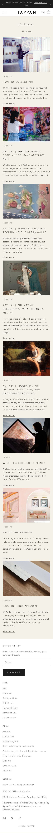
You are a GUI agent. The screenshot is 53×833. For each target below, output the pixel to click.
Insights (8, 76)
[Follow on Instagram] (4, 818)
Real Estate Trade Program (17, 756)
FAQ (5, 688)
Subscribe (13, 672)
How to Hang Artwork (20, 606)
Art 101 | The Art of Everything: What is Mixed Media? (23, 309)
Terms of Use (9, 713)
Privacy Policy (10, 708)
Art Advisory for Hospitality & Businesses (24, 751)
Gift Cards (8, 703)
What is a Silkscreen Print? (24, 463)
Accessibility (9, 717)
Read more (9, 104)
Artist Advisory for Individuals (18, 746)
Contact (7, 693)
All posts (26, 31)
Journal (7, 731)
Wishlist (7, 770)
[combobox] (43, 12)
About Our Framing (18, 532)
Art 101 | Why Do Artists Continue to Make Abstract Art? (24, 155)
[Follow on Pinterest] (12, 818)
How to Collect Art (18, 82)
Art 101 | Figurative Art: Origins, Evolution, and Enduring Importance (21, 390)
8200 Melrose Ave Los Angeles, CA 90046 (25, 797)
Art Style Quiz (10, 698)
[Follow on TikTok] (19, 818)
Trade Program (11, 741)
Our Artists (8, 736)
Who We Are (9, 766)
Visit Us (7, 761)
